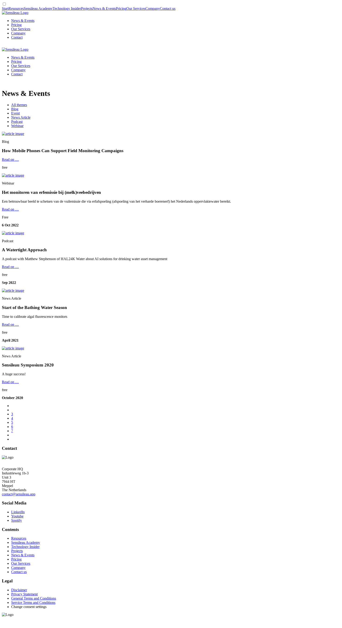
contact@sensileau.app (18, 494)
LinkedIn (18, 512)
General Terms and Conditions (33, 598)
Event (15, 113)
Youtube (17, 516)
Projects (87, 8)
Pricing (121, 8)
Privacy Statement (24, 594)
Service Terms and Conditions (33, 602)
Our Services (135, 8)
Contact (17, 37)
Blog (14, 109)
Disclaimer (19, 590)
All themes (19, 105)
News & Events (104, 8)
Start (5, 8)
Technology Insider (67, 8)
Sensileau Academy (38, 8)
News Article (20, 117)
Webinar (17, 126)
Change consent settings (29, 607)
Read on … (10, 159)
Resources (16, 8)
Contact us (167, 8)
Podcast (17, 122)
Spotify (16, 520)
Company (152, 8)
